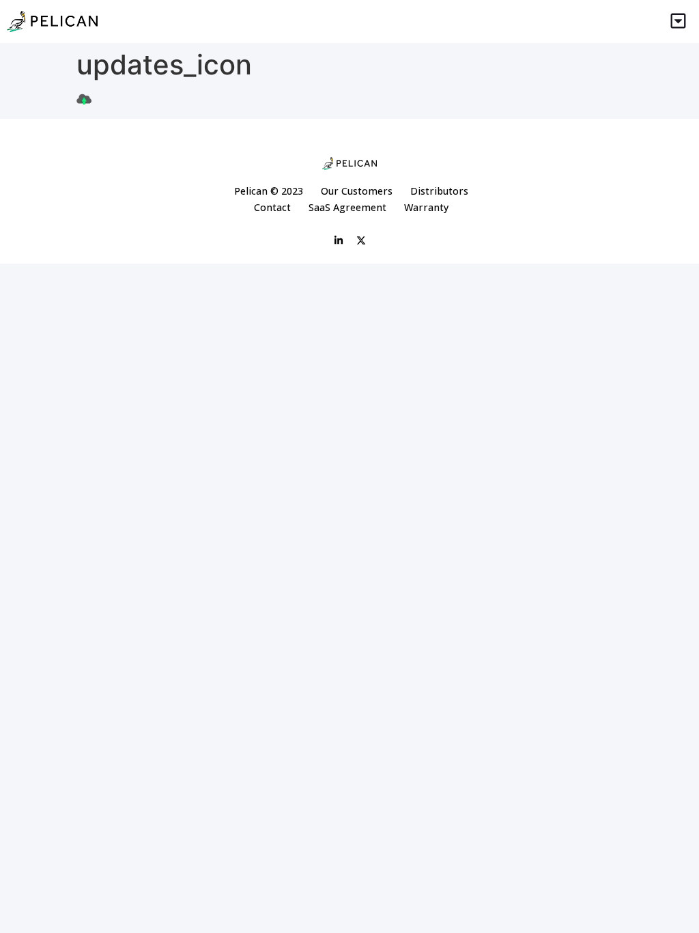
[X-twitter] (361, 240)
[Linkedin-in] (338, 240)
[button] (678, 21)
